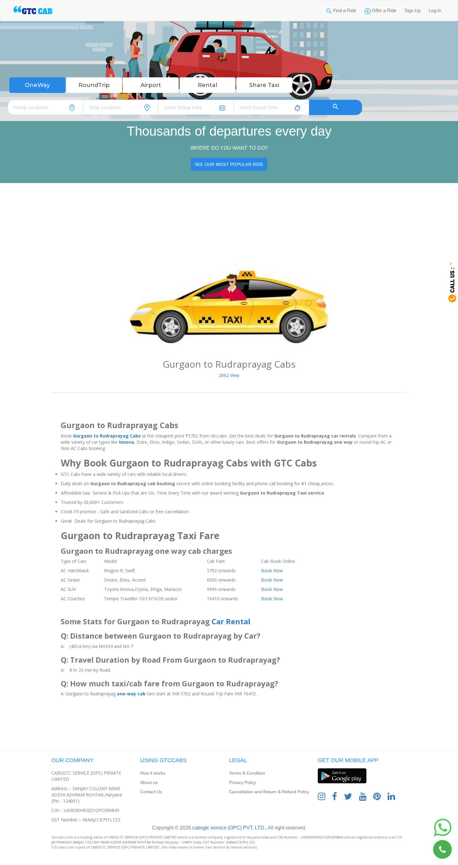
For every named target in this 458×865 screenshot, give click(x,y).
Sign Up (412, 10)
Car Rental (231, 621)
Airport (151, 85)
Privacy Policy (242, 782)
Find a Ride (344, 10)
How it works (152, 773)
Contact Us (151, 791)
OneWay (37, 85)
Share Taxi (264, 85)
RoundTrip (94, 85)
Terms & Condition (247, 773)
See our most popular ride (229, 164)
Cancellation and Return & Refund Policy (269, 791)
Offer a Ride (384, 10)
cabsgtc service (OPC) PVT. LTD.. (229, 827)
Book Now (272, 570)
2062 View (229, 375)
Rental (207, 85)
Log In (435, 10)
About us (149, 782)
